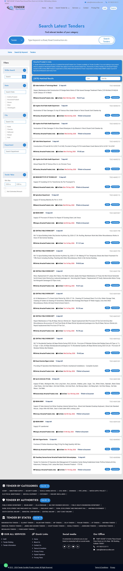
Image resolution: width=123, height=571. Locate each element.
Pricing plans (38, 558)
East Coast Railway (64, 512)
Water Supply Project (97, 491)
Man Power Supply (16, 491)
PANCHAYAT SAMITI (47, 508)
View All (43, 486)
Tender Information (9, 545)
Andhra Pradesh (12, 97)
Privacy (112, 567)
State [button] (7, 85)
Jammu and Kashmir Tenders (34, 526)
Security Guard (31, 491)
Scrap (4, 491)
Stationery (44, 494)
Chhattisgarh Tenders (56, 526)
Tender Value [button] (9, 175)
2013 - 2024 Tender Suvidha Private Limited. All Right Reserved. (31, 567)
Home (44, 8)
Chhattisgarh (11, 108)
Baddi (9, 126)
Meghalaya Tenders (9, 529)
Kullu (8, 137)
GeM (4, 539)
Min (6, 180)
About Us (37, 542)
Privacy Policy (39, 551)
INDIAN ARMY (28, 505)
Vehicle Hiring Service (48, 491)
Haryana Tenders (108, 523)
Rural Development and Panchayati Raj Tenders (20, 508)
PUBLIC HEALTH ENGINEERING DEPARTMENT (85, 505)
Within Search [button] (10, 70)
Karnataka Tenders (106, 526)
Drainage (72, 491)
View (107, 97)
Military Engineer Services (59, 505)
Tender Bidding (8, 542)
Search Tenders (106, 40)
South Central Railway (11, 512)
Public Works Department (11, 505)
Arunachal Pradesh (13, 99)
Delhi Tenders (69, 523)
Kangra (9, 135)
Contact (85, 8)
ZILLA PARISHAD (40, 505)
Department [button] (9, 145)
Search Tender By (61, 8)
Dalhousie (10, 132)
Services (75, 8)
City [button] (6, 115)
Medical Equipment (30, 494)
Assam (9, 102)
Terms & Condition (40, 548)
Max (9, 180)
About (51, 8)
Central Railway (48, 512)
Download (115, 97)
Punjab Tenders (83, 523)
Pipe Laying (83, 491)
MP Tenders (57, 523)
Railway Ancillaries (58, 494)
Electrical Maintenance (11, 494)
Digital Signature (39, 554)
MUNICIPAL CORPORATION (30, 512)
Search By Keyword (21, 52)
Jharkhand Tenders (88, 526)
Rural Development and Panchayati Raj (71, 508)
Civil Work (63, 491)
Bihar (9, 105)
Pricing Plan (95, 8)
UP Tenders (95, 523)
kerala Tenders (73, 526)
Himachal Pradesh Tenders (12, 526)
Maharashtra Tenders (10, 523)
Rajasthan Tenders (43, 523)
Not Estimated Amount (14, 191)
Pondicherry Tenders (26, 529)
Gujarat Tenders (27, 523)
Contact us (37, 545)
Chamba (10, 129)
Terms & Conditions (101, 567)
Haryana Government (96, 508)
